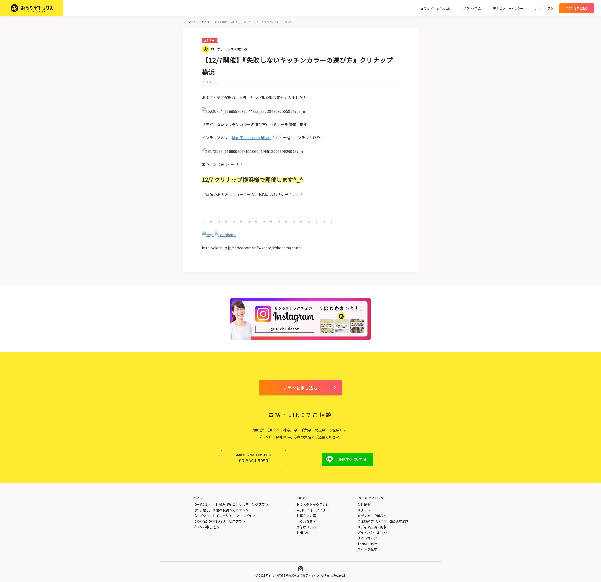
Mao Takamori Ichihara (251, 137)
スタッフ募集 (367, 549)
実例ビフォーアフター (508, 8)
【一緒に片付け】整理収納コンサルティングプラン (230, 504)
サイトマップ (367, 538)
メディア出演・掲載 (372, 527)
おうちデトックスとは (436, 8)
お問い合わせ (367, 543)
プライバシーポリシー (373, 532)
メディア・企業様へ (372, 515)
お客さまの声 (306, 515)
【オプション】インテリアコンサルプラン (224, 515)
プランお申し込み (206, 527)
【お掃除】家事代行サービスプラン (219, 521)
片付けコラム (544, 8)
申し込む (576, 8)
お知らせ (302, 532)
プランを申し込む (300, 388)
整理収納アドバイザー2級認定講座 (382, 521)
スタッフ (363, 510)
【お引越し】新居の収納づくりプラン (221, 510)
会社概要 (363, 504)
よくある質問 (306, 521)
